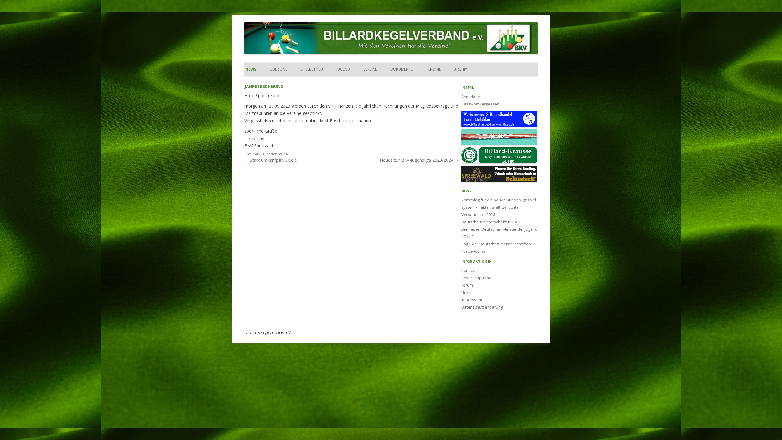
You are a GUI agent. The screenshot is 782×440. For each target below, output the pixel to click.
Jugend (343, 69)
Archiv (460, 69)
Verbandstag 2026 (478, 214)
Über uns (278, 69)
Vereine (370, 69)
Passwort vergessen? (481, 104)
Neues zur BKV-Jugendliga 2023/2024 (419, 160)
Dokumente (401, 69)
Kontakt (468, 270)
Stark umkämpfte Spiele (270, 160)
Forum (467, 285)
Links (466, 292)
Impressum (471, 299)
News (250, 69)
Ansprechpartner (477, 277)
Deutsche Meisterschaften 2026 (490, 222)
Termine (433, 69)
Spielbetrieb (312, 69)
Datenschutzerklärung (482, 307)
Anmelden (470, 96)
